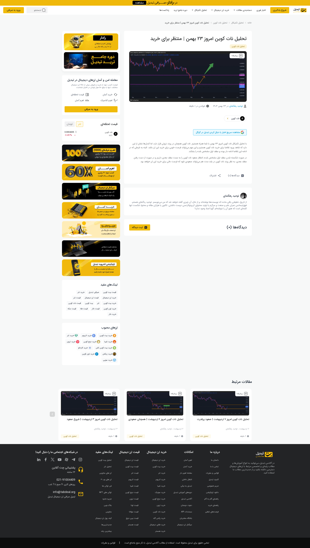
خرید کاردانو (83, 347)
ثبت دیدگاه (137, 227)
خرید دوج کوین (89, 341)
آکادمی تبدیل (186, 498)
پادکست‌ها (164, 10)
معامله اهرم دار (186, 473)
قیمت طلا (84, 308)
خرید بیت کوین (106, 335)
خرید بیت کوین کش (104, 347)
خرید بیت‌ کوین (109, 303)
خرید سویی (107, 360)
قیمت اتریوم (133, 479)
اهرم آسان (188, 460)
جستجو (44, 10)
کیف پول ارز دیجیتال (103, 518)
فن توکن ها (107, 485)
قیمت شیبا (134, 485)
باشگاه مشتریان (186, 518)
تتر (79, 124)
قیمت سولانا (133, 511)
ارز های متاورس (105, 473)
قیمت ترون (133, 498)
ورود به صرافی (13, 10)
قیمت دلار (95, 308)
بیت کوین (89, 303)
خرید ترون (71, 341)
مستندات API (186, 511)
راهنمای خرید (213, 505)
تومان (70, 124)
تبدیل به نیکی (186, 485)
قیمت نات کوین (74, 303)
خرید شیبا (108, 341)
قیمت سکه (72, 308)
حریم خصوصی (213, 485)
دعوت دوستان (186, 505)
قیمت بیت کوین (109, 292)
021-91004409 (66, 480)
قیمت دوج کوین (131, 492)
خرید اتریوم (87, 335)
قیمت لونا (134, 505)
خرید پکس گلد (159, 518)
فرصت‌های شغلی (212, 511)
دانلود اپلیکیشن (212, 492)
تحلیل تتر (108, 466)
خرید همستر (160, 531)
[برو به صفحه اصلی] (300, 10)
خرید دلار (112, 314)
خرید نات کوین (159, 511)
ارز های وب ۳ (106, 479)
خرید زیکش (107, 353)
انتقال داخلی (187, 479)
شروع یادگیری (279, 10)
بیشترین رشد (106, 531)
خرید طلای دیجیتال (157, 524)
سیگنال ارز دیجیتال (184, 524)
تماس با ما (214, 466)
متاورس (109, 511)
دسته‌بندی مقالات (244, 10)
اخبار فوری (261, 10)
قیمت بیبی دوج (132, 518)
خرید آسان (187, 466)
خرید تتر (81, 292)
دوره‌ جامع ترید (180, 10)
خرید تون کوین (110, 308)
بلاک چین (108, 505)
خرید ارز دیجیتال (221, 10)
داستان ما (215, 460)
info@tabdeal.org (64, 492)
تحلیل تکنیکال (200, 10)
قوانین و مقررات (212, 473)
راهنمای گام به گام (211, 498)
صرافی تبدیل (94, 292)
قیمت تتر (77, 297)
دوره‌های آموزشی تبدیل (182, 492)
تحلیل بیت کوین (105, 460)
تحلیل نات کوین (238, 46)
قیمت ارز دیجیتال (91, 297)
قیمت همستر (133, 524)
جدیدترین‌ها (106, 524)
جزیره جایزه (107, 498)
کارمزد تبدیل (214, 479)
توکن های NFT (105, 492)
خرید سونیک (160, 492)
